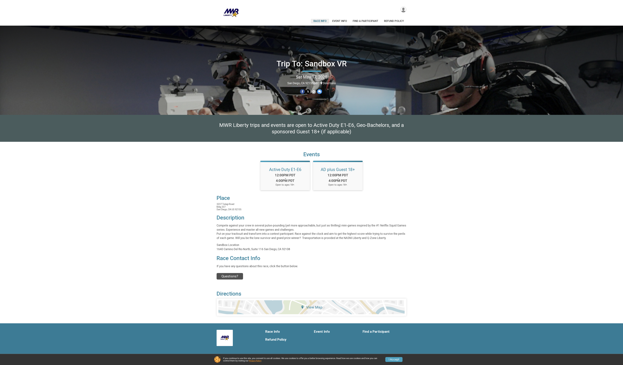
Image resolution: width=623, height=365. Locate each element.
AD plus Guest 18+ (338, 169)
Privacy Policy (255, 360)
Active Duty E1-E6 (285, 169)
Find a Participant (365, 21)
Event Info (339, 21)
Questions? (229, 276)
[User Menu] (403, 9)
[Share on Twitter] (308, 91)
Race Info (320, 21)
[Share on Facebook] (302, 91)
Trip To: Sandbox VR (311, 63)
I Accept (394, 359)
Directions (329, 83)
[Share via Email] (313, 91)
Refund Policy (394, 21)
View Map (314, 307)
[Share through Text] (319, 91)
